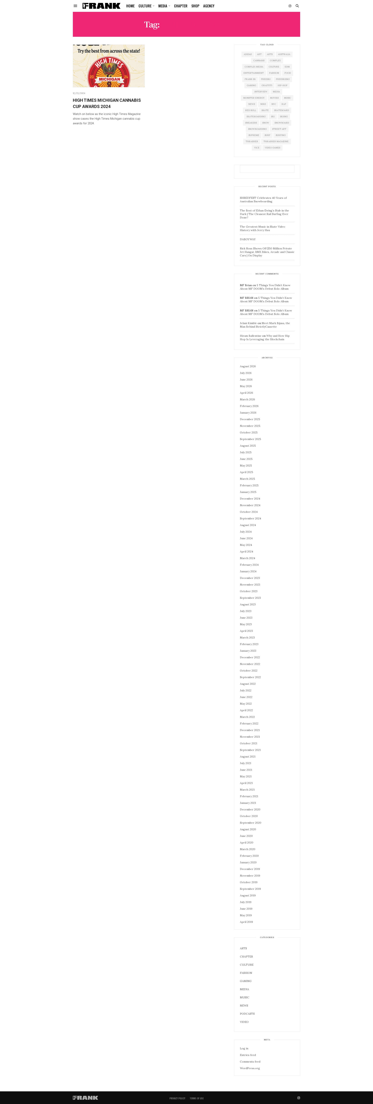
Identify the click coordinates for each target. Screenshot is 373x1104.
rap (283, 104)
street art (279, 129)
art (259, 54)
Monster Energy (254, 97)
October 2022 (248, 670)
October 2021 (248, 743)
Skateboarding (256, 116)
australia (284, 54)
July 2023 (245, 611)
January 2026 (248, 412)
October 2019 (248, 882)
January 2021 (248, 803)
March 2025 (247, 479)
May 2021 (246, 776)
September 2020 (250, 822)
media (276, 91)
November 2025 (250, 426)
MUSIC (244, 997)
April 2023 (246, 631)
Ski (273, 116)
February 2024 (249, 564)
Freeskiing (283, 79)
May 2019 (246, 915)
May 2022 (246, 703)
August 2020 (248, 829)
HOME (130, 5)
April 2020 (246, 842)
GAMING (246, 981)
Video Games (272, 147)
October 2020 (249, 816)
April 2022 (246, 710)
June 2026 (246, 379)
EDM (287, 66)
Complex (275, 60)
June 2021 (246, 770)
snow (265, 122)
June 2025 (246, 459)
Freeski (265, 79)
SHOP (195, 5)
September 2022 (250, 677)
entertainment (253, 73)
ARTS (243, 948)
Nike (263, 104)
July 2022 (245, 690)
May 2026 (246, 386)
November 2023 (250, 584)
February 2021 (249, 796)
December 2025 (250, 419)
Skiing (284, 116)
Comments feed (250, 1061)
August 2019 (248, 895)
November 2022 (250, 664)
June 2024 (246, 538)
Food (287, 73)
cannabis (258, 60)
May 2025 (246, 465)
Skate (265, 110)
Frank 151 (250, 79)
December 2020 (250, 809)
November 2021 (250, 736)
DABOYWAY (248, 239)
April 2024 (246, 551)
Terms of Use (197, 1098)
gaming (251, 85)
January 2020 (248, 862)
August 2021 (247, 756)
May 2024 (246, 545)
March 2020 (247, 849)
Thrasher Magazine (275, 141)
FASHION (246, 973)
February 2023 (249, 644)
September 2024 (250, 518)
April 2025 (246, 472)
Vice (256, 147)
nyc (273, 104)
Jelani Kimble (248, 323)
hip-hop (282, 85)
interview (260, 91)
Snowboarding (257, 129)
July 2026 (246, 373)
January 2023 (248, 650)
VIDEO (244, 1022)
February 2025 (249, 485)
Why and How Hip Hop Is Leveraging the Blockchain (265, 337)
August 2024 (248, 525)
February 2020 (249, 856)
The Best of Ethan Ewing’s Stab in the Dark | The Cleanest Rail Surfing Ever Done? (264, 214)
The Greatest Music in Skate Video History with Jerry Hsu (262, 228)
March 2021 (247, 789)
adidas (248, 54)
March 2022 (247, 717)
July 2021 (245, 763)
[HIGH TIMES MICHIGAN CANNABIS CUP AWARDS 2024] (109, 66)
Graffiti (266, 85)
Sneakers (251, 122)
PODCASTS (247, 1013)
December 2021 (250, 730)
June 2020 (246, 836)
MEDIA (162, 5)
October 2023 (248, 591)
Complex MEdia (254, 66)
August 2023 (248, 604)
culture (274, 66)
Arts (270, 54)
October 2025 (249, 432)
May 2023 (246, 624)
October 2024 (249, 512)
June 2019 (246, 908)
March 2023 (247, 637)
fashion (274, 73)
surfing (281, 135)
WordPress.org (250, 1068)
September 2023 (250, 598)
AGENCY (208, 5)
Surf (267, 135)
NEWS (244, 1005)
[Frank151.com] (101, 6)
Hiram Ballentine (250, 336)
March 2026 (247, 399)
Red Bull (250, 110)
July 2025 (246, 452)
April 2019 (246, 922)
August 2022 (248, 684)
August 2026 (248, 366)
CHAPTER (180, 5)
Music (287, 97)
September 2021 (250, 750)
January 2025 (248, 492)
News (251, 104)
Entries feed (248, 1055)
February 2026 (249, 406)
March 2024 (247, 558)
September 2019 (250, 889)
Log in (244, 1048)
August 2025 (248, 445)
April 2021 (246, 783)
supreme (253, 135)
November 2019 (250, 875)
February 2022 (249, 723)
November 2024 (250, 505)
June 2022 (246, 697)
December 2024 (250, 498)
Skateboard (281, 110)
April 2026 (246, 393)
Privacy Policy (177, 1098)
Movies (274, 97)
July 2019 (245, 902)
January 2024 (248, 571)
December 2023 (250, 578)
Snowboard (282, 122)
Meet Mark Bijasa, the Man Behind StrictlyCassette (265, 324)
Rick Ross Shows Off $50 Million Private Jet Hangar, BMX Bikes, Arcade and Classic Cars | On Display (267, 252)
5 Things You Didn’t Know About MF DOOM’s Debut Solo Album (265, 286)
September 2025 (250, 439)
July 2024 (246, 531)
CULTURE (145, 5)
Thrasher (252, 141)
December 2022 (250, 657)
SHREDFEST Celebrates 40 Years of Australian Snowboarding (263, 199)
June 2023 (246, 617)
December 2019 (250, 869)
